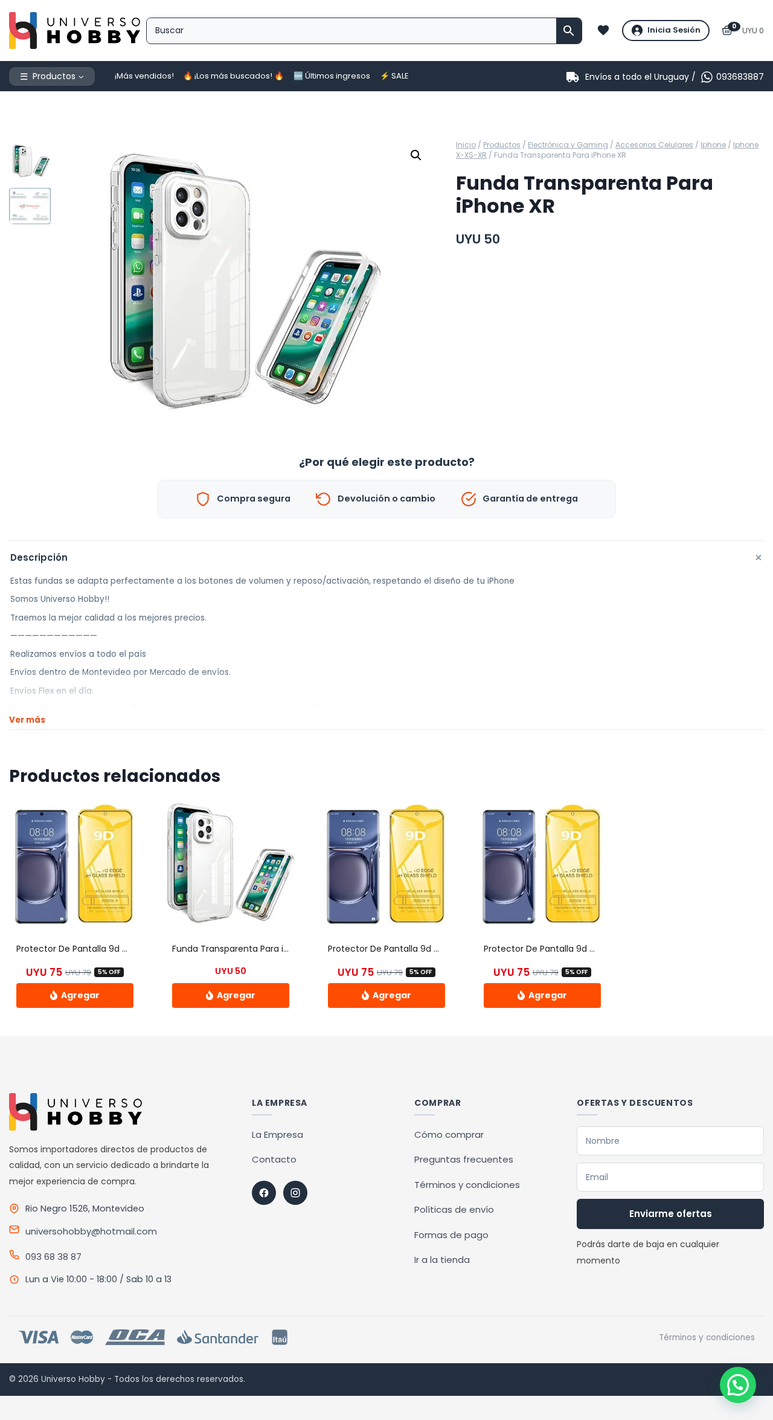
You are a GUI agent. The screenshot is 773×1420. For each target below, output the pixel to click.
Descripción (387, 557)
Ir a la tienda (442, 1259)
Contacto (274, 1159)
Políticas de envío (454, 1209)
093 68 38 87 (53, 1256)
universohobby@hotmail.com (91, 1231)
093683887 (740, 77)
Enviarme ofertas (670, 1213)
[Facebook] (264, 1193)
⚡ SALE (394, 76)
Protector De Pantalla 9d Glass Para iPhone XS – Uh (591, 949)
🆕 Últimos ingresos (331, 76)
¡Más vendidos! (144, 76)
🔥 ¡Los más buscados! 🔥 (233, 76)
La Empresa (277, 1134)
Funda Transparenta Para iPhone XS (247, 949)
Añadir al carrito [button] (74, 995)
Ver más (27, 720)
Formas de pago (451, 1234)
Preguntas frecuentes (463, 1159)
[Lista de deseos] (603, 30)
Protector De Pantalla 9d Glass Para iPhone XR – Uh (435, 949)
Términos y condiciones (467, 1184)
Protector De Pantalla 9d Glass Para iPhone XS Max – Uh (132, 949)
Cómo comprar (449, 1134)
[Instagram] (295, 1193)
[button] (416, 155)
